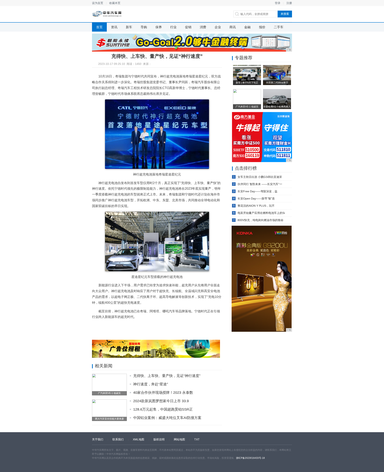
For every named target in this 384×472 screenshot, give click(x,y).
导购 (144, 27)
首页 (99, 27)
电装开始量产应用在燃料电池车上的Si (261, 212)
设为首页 (97, 3)
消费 (203, 27)
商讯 (232, 27)
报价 (262, 27)
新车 (129, 27)
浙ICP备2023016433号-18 (250, 458)
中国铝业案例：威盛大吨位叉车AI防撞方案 (167, 418)
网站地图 (179, 439)
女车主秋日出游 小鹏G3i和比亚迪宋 (260, 176)
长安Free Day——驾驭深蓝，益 (257, 191)
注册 (289, 3)
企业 (218, 27)
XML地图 (138, 439)
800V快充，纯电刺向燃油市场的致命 (260, 220)
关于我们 (97, 439)
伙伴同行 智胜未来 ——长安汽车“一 (260, 184)
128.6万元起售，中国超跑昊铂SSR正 (163, 409)
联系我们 (118, 439)
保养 (158, 27)
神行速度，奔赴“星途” (150, 384)
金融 (247, 27)
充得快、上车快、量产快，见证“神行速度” (166, 376)
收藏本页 (114, 3)
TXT (197, 439)
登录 (277, 3)
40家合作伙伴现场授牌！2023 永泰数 (163, 393)
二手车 (278, 27)
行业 (173, 27)
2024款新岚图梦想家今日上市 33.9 (161, 401)
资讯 (114, 27)
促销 (188, 27)
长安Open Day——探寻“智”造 (256, 198)
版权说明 (159, 439)
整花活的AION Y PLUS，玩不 (256, 205)
